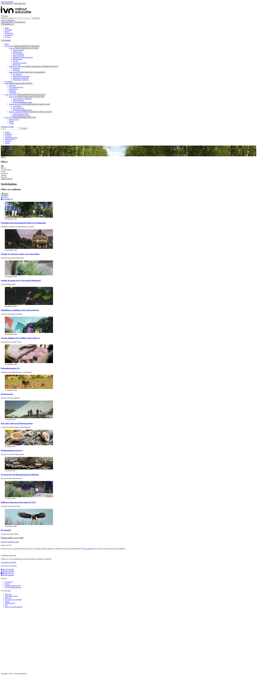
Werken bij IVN (14, 119)
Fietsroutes (12, 91)
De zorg (15, 61)
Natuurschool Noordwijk (21, 78)
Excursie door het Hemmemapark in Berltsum (20, 475)
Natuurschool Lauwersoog (21, 76)
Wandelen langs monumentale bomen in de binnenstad (23, 223)
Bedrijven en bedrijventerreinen (23, 57)
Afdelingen (16, 68)
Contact (11, 123)
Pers (6, 605)
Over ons (8, 37)
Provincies (16, 70)
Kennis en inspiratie (15, 112)
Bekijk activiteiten (7, 179)
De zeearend (6, 530)
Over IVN (8, 117)
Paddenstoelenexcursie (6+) (12, 450)
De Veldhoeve (17, 74)
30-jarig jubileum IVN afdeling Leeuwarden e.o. (20, 338)
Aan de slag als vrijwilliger (13, 599)
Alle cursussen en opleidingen (22, 99)
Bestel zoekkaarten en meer (21, 115)
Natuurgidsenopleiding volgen (22, 102)
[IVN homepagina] (17, 14)
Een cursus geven (18, 108)
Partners (11, 121)
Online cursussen (18, 100)
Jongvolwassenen (18, 55)
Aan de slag (8, 582)
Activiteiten (8, 30)
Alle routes (12, 85)
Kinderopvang (17, 52)
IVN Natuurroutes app (16, 87)
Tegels (4, 199)
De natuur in (9, 35)
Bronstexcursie (7, 394)
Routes (7, 83)
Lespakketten (17, 106)
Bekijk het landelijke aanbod (10, 542)
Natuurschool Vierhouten (21, 80)
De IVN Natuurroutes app (13, 587)
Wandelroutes (13, 89)
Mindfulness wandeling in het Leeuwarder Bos (20, 310)
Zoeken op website (7, 18)
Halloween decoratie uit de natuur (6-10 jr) (18, 502)
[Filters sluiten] (2, 166)
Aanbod (3, 126)
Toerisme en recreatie (19, 63)
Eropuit (7, 584)
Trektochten (12, 93)
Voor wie (12, 48)
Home (7, 28)
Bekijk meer (17, 64)
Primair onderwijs (18, 50)
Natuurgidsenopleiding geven (22, 110)
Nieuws (7, 31)
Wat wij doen (9, 46)
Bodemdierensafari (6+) (10, 368)
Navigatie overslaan (7, 2)
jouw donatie (88, 549)
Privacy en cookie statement (13, 607)
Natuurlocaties (13, 72)
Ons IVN (8, 141)
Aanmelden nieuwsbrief (8, 562)
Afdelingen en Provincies (17, 66)
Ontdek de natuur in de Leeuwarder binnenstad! (21, 280)
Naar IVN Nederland (7, 20)
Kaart (11, 199)
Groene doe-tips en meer (20, 114)
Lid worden (10, 126)
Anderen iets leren (14, 104)
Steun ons (8, 598)
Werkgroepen (9, 33)
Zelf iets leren (13, 97)
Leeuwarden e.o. (10, 150)
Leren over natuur (10, 94)
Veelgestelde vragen (11, 137)
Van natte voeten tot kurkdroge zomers (17, 423)
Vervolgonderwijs (18, 54)
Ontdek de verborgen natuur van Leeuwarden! (20, 254)
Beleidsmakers (17, 59)
